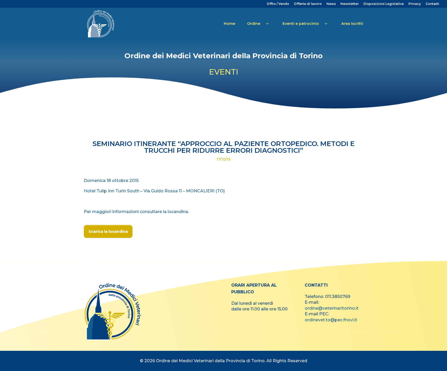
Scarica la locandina (108, 231)
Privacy (414, 4)
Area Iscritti (352, 23)
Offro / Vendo (278, 4)
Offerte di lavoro (308, 4)
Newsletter (349, 4)
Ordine (253, 23)
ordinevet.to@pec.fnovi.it (331, 319)
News (331, 4)
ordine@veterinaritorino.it (332, 308)
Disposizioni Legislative (383, 4)
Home (229, 23)
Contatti (432, 4)
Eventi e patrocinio (300, 23)
